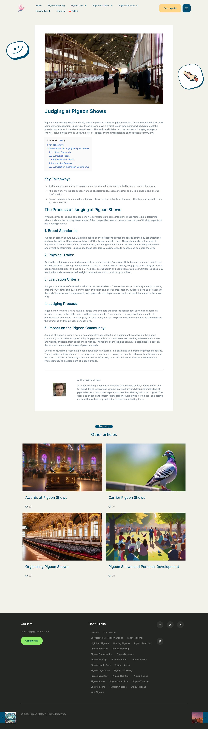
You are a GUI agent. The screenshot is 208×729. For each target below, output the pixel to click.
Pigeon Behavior (99, 648)
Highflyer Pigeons (100, 643)
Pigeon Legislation (100, 670)
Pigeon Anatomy (142, 643)
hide (62, 140)
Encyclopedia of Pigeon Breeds (107, 637)
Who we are (109, 632)
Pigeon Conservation (101, 654)
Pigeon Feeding (99, 659)
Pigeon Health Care (101, 665)
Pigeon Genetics (119, 659)
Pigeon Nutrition (120, 676)
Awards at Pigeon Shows (46, 497)
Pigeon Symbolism (119, 681)
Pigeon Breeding (120, 648)
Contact (95, 632)
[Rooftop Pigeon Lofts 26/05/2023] (200, 717)
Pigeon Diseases (125, 654)
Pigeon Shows (98, 681)
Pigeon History (122, 665)
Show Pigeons (98, 686)
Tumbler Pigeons (118, 686)
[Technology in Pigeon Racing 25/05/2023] (8, 717)
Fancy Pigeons (134, 637)
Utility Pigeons (138, 686)
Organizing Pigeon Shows (46, 566)
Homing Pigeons (121, 643)
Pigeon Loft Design (123, 670)
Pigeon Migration (99, 676)
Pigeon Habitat (139, 659)
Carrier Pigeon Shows (127, 497)
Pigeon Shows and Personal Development (144, 566)
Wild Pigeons (97, 692)
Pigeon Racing (140, 676)
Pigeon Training (141, 681)
